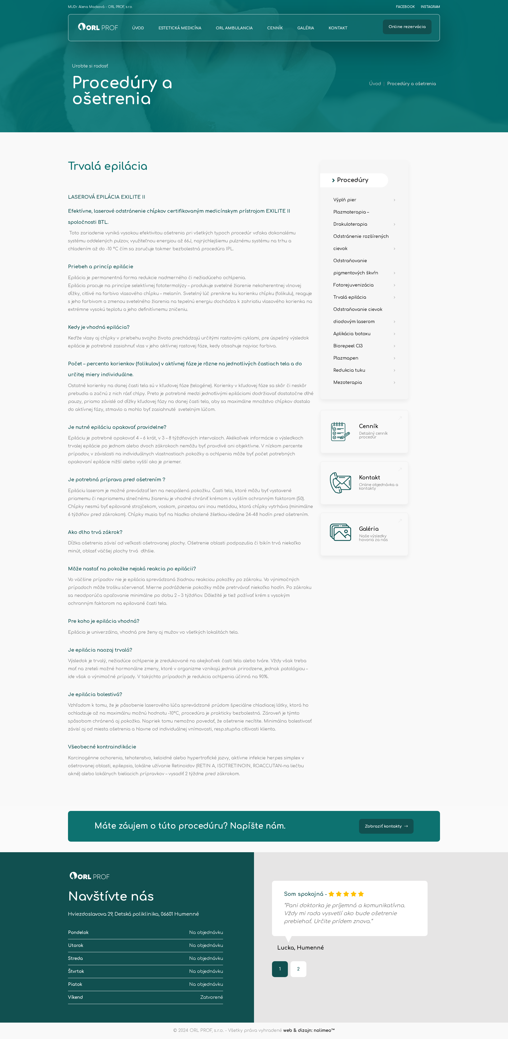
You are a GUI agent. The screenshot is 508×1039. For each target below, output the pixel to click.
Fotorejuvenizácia (353, 285)
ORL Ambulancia (234, 28)
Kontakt (338, 28)
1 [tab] (280, 969)
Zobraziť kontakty (383, 826)
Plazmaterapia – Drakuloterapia (351, 218)
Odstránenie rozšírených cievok (361, 242)
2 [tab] (298, 969)
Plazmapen (345, 358)
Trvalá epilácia (349, 297)
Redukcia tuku (349, 370)
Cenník (275, 28)
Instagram (430, 7)
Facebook (405, 7)
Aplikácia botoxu (352, 334)
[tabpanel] (350, 916)
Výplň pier (344, 200)
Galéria (305, 28)
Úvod (138, 28)
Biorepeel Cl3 (348, 346)
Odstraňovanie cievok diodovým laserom (357, 315)
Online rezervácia (407, 27)
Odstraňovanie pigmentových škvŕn (355, 266)
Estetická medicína (179, 28)
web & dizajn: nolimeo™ (309, 1030)
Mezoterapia (347, 382)
